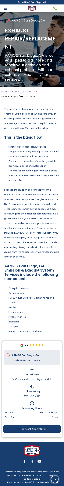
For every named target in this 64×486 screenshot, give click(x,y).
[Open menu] (5, 8)
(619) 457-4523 (32, 396)
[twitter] (32, 461)
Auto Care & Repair (23, 91)
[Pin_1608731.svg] (8, 355)
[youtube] (39, 461)
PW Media (50, 475)
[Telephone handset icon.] (55, 8)
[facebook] (24, 461)
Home (4, 91)
